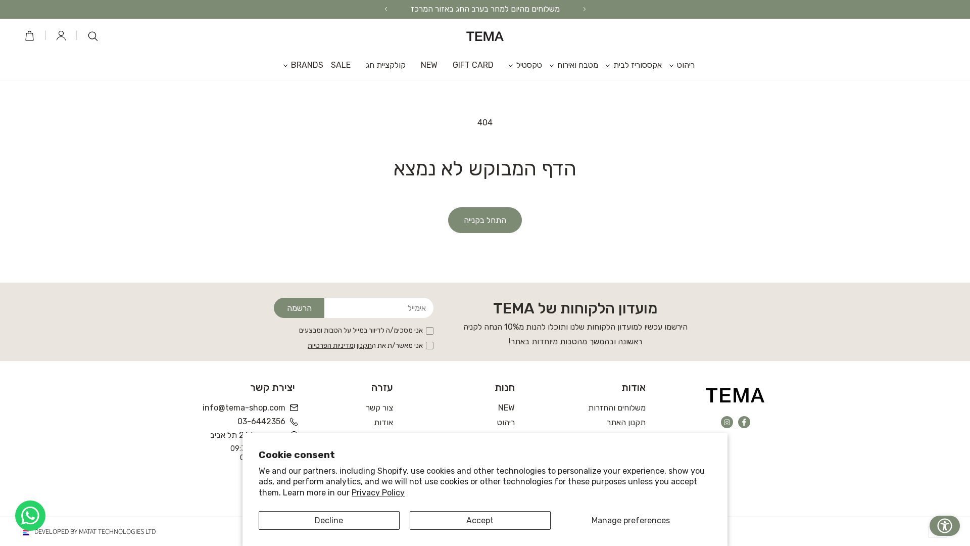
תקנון (364, 345)
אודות (383, 422)
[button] (678, 65)
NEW (506, 408)
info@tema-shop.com (244, 407)
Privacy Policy (378, 492)
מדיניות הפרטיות (331, 345)
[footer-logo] (735, 394)
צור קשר (379, 408)
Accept (480, 520)
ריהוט (506, 422)
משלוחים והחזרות (617, 408)
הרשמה (299, 308)
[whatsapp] (30, 515)
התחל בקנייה (485, 220)
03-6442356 (261, 421)
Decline (329, 520)
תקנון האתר (626, 422)
